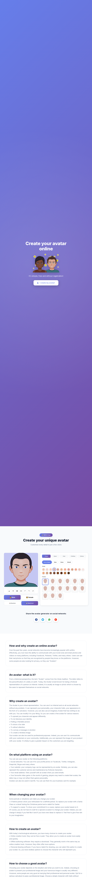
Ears (55, 562)
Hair (64, 556)
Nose (62, 562)
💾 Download (30, 603)
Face (46, 556)
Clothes (73, 556)
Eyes (55, 556)
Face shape (47, 562)
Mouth (69, 562)
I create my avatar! (47, 283)
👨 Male (12, 597)
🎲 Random (12, 603)
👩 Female (29, 597)
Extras (82, 556)
